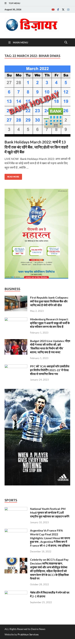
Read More (12, 176)
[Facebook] (58, 9)
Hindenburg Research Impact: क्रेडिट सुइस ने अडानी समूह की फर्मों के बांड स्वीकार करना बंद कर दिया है (50, 322)
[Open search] (66, 42)
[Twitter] (63, 9)
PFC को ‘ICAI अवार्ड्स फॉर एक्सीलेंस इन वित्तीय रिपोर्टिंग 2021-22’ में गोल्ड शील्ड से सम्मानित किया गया (49, 369)
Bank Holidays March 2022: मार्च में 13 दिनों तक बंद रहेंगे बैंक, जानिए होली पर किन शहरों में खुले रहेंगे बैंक (36, 147)
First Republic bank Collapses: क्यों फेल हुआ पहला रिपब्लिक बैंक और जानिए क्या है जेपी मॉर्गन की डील (49, 301)
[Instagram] (68, 9)
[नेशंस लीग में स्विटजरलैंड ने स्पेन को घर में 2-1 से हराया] (16, 593)
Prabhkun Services (28, 634)
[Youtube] (53, 9)
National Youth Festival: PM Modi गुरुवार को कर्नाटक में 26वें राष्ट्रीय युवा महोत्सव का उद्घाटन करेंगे (49, 512)
